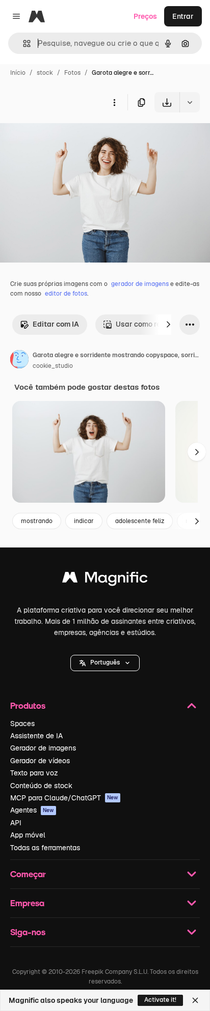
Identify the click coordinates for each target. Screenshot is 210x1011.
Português (105, 662)
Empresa (27, 903)
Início (17, 73)
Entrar (183, 16)
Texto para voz (34, 772)
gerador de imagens (140, 284)
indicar (84, 521)
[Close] (195, 1000)
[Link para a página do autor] (19, 360)
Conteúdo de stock (41, 785)
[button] (105, 663)
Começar (28, 874)
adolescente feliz (139, 521)
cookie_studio (53, 366)
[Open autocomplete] (23, 43)
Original (65, 136)
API (15, 822)
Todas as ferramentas (45, 847)
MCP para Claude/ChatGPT (64, 797)
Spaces (22, 723)
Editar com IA (56, 324)
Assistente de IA (36, 735)
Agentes (32, 810)
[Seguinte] (168, 324)
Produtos (27, 705)
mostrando (36, 521)
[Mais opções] (114, 102)
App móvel (27, 835)
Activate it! (160, 1000)
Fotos (72, 73)
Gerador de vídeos (40, 760)
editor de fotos (66, 294)
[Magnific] (105, 580)
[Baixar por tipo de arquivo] (189, 102)
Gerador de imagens (43, 748)
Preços (145, 16)
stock (45, 73)
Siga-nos (27, 932)
